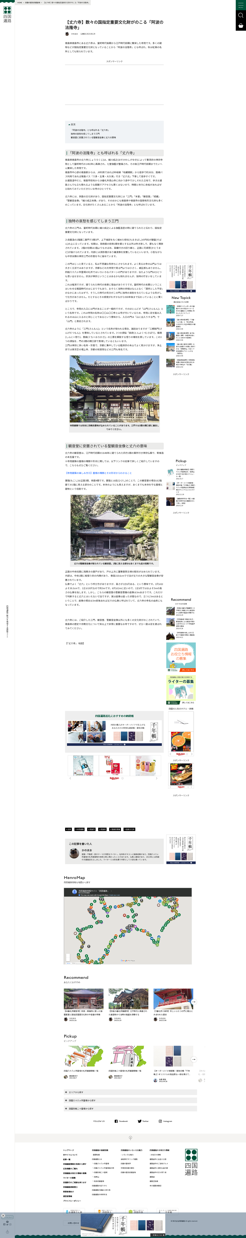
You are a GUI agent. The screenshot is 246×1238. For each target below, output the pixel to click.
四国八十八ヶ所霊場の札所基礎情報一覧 (81, 1070)
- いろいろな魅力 (127, 1154)
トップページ (68, 1150)
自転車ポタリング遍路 (129, 1159)
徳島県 (103, 829)
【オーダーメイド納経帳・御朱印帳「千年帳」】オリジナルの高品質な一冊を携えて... (171, 1072)
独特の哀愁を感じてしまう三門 (85, 133)
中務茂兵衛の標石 (127, 1168)
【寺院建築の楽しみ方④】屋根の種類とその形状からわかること (98, 473)
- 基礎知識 (96, 1154)
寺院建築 (80, 829)
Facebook (123, 1121)
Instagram (167, 1121)
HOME (19, 2)
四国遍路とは (97, 1159)
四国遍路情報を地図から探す (74, 1164)
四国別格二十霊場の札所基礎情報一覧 (125, 1070)
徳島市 (92, 829)
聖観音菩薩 (116, 829)
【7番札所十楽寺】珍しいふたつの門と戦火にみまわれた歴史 (173, 1013)
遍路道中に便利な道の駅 (159, 1168)
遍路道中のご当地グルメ (159, 1163)
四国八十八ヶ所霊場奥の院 (104, 1168)
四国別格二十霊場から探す (81, 1108)
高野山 (96, 1177)
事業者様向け (68, 1191)
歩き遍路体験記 (155, 1185)
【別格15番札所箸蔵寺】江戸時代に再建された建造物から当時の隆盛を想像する (128, 1013)
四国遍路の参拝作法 (99, 1194)
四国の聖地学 (126, 1163)
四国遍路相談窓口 (70, 1187)
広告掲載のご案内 (70, 1168)
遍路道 (152, 1177)
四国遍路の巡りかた (99, 1185)
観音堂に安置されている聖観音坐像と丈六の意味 (93, 137)
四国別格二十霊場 (100, 1172)
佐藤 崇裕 (162, 1079)
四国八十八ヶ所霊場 (101, 1163)
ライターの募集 (69, 1177)
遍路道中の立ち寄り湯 (158, 1172)
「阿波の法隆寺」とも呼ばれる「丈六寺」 (90, 129)
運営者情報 (67, 1196)
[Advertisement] (114, 85)
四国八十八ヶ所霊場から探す (82, 1100)
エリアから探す (76, 1092)
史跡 (69, 829)
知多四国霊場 (99, 1181)
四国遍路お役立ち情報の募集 (74, 1173)
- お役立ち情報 (155, 1154)
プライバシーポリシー (72, 1201)
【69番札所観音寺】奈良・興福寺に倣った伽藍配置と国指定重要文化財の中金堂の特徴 (83, 1013)
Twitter (145, 1121)
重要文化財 (130, 829)
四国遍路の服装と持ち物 (101, 1190)
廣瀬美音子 (73, 1076)
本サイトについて (70, 1154)
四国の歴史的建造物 (32, 2)
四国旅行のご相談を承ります (74, 1182)
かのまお (74, 34)
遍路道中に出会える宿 (158, 1159)
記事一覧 (66, 1159)
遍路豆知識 (154, 1181)
